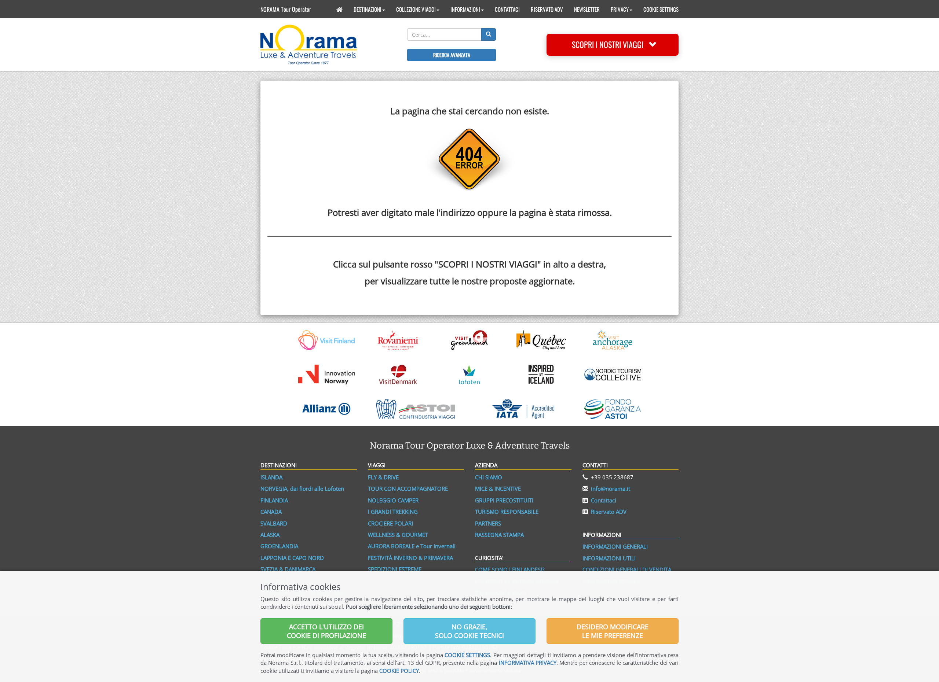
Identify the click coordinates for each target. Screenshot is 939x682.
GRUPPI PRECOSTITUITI (504, 500)
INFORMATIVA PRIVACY (527, 662)
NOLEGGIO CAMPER (393, 500)
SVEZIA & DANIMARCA (287, 569)
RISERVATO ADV (547, 9)
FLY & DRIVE (383, 477)
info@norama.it (610, 488)
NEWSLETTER (587, 9)
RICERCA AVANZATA (451, 55)
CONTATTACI (507, 9)
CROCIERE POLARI (390, 523)
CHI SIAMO (488, 477)
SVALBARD (273, 523)
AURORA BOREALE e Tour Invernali (412, 546)
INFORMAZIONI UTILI (609, 558)
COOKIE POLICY (399, 670)
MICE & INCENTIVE (498, 488)
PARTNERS (488, 523)
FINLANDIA (274, 500)
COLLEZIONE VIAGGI (416, 9)
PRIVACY (620, 9)
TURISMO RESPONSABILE (506, 511)
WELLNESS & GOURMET (398, 534)
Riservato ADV (608, 511)
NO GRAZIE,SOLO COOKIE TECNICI (469, 631)
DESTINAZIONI (367, 9)
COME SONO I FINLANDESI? (509, 569)
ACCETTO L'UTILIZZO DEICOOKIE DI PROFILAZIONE (326, 631)
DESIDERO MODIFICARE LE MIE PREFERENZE (612, 631)
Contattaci (603, 500)
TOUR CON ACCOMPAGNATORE (408, 488)
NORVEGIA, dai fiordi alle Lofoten (302, 488)
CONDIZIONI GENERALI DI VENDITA (626, 569)
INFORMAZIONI (465, 9)
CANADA (271, 511)
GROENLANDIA (279, 546)
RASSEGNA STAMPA (499, 534)
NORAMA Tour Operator (285, 9)
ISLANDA (271, 477)
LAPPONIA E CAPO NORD (292, 557)
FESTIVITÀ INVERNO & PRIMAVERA (410, 557)
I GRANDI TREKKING (393, 511)
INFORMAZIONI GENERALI (615, 546)
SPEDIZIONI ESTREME (394, 569)
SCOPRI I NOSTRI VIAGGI (610, 44)
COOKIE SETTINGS (661, 9)
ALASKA (269, 534)
